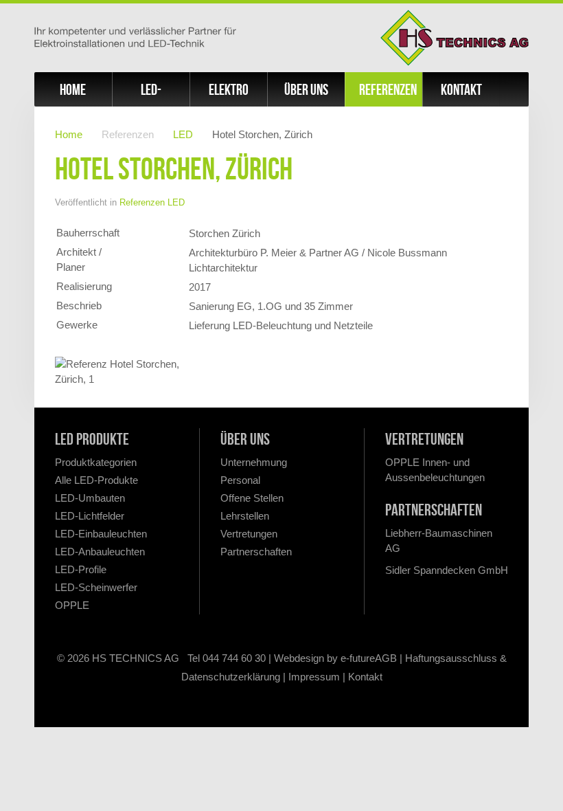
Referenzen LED (152, 202)
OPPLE (72, 605)
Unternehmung (253, 462)
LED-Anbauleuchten (100, 551)
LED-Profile (80, 569)
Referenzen (388, 89)
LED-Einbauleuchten (101, 534)
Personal (240, 480)
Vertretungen (248, 534)
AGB (386, 658)
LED (183, 134)
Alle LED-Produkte (96, 480)
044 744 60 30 (234, 658)
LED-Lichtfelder (89, 516)
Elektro (229, 89)
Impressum (314, 676)
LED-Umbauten (90, 498)
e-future (358, 658)
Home (73, 89)
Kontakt (461, 89)
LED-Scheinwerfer (96, 587)
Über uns (306, 89)
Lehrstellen (244, 516)
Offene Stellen (252, 498)
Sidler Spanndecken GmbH (446, 570)
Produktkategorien (96, 462)
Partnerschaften (256, 551)
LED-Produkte (150, 94)
